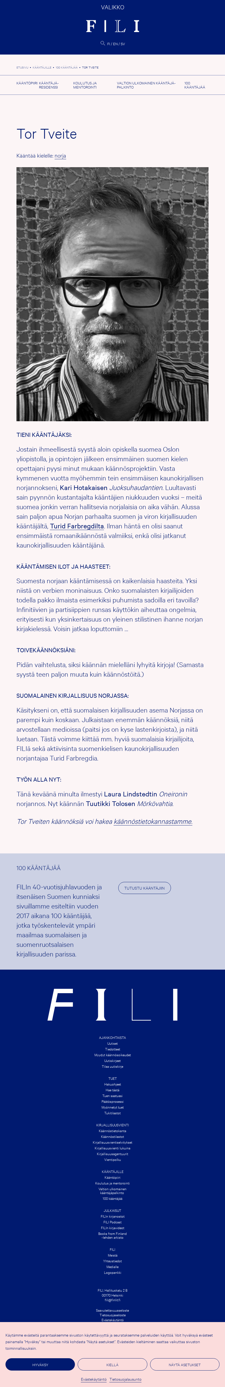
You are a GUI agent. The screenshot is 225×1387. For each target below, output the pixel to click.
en (115, 43)
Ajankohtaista (112, 1037)
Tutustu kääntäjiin (144, 887)
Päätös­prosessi (113, 1101)
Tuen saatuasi (112, 1095)
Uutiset (112, 1043)
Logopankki (112, 1272)
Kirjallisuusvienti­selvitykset (112, 1142)
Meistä (112, 1255)
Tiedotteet (112, 1049)
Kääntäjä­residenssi (49, 84)
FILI (112, 1249)
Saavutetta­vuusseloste (112, 1310)
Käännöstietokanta (112, 1130)
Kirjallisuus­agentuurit (112, 1153)
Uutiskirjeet (112, 1060)
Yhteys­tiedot (112, 1261)
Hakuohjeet (112, 1084)
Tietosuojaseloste (113, 1314)
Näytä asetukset (185, 1364)
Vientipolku (112, 1159)
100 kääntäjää (67, 67)
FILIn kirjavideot (112, 1227)
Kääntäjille (42, 67)
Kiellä (112, 1364)
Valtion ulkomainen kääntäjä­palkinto (146, 84)
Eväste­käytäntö (94, 1379)
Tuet (112, 1078)
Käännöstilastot (112, 1136)
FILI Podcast (112, 1222)
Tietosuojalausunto (125, 1379)
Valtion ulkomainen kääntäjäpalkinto (112, 1190)
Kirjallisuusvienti (112, 1125)
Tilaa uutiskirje (112, 1066)
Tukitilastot (112, 1113)
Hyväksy (40, 1364)
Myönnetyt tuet (113, 1107)
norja (60, 155)
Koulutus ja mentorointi (85, 84)
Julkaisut (112, 1210)
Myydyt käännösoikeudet (112, 1054)
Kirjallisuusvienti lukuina (112, 1148)
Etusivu (22, 67)
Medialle (112, 1266)
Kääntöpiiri (27, 82)
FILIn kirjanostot (113, 1216)
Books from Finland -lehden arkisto (112, 1235)
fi (108, 43)
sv (123, 43)
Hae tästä (112, 1090)
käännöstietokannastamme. (153, 821)
